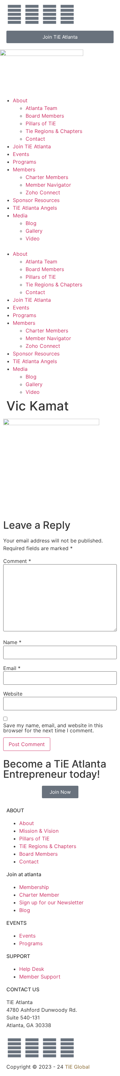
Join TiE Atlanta (32, 146)
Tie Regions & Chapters (54, 131)
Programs (24, 162)
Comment (17, 561)
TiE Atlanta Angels (35, 208)
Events (21, 154)
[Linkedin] (67, 14)
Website (12, 693)
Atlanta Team (41, 108)
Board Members (45, 116)
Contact (35, 139)
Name (12, 642)
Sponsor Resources (36, 200)
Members (24, 169)
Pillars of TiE (41, 123)
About (20, 100)
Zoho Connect (43, 192)
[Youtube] (50, 14)
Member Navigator (48, 185)
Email (11, 668)
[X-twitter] (14, 14)
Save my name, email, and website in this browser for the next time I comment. (53, 728)
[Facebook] (32, 14)
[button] (60, 246)
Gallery (34, 231)
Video (33, 238)
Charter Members (47, 177)
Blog (31, 223)
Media (20, 215)
